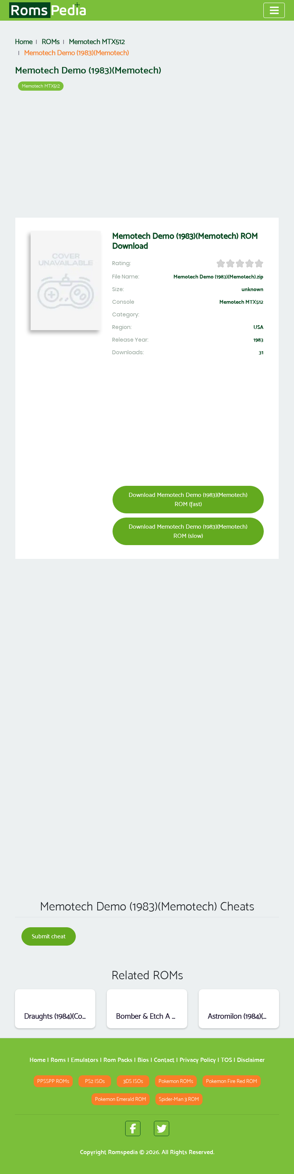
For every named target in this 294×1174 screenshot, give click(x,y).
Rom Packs (117, 1059)
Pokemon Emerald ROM (120, 1099)
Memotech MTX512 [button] (41, 86)
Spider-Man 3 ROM (179, 1099)
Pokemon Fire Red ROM (231, 1081)
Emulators (84, 1059)
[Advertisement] (147, 156)
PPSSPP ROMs (53, 1081)
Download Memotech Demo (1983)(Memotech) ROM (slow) (188, 531)
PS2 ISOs (95, 1081)
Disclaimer (251, 1059)
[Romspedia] (47, 10)
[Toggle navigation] (274, 10)
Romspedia (123, 1152)
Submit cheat (48, 936)
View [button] (55, 999)
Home (37, 1059)
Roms (58, 1059)
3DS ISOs (133, 1081)
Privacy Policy (198, 1059)
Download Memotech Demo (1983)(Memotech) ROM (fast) (188, 499)
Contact (164, 1059)
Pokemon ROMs (175, 1081)
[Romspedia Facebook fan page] (132, 1128)
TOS (226, 1059)
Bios (143, 1059)
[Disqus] (147, 783)
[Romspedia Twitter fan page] (161, 1128)
